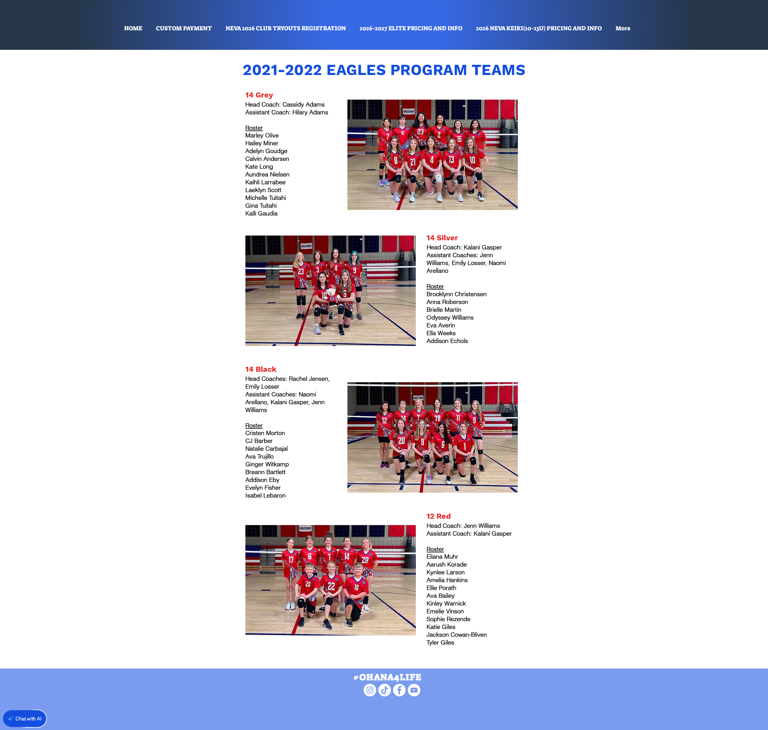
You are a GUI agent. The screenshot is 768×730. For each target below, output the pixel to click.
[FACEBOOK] (399, 690)
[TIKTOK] (384, 690)
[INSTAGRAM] (370, 690)
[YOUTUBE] (414, 690)
